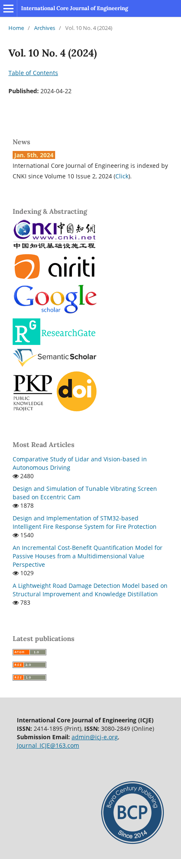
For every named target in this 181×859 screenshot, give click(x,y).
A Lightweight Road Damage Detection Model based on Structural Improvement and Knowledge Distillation (90, 590)
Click (121, 176)
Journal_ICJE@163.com (48, 745)
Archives (44, 28)
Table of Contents (33, 73)
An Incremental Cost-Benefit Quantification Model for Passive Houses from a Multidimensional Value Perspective (87, 556)
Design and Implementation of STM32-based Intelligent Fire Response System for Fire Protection (85, 522)
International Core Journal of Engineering (74, 8)
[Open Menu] (8, 8)
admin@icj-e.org (95, 737)
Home (16, 28)
